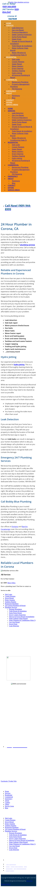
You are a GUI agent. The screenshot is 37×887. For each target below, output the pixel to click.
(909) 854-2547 (10, 10)
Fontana (15, 526)
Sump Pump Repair (15, 613)
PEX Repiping (17, 89)
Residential (8, 795)
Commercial (9, 797)
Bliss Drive (30, 881)
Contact (10, 100)
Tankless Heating (10, 602)
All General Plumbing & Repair (20, 76)
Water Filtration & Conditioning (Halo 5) (18, 53)
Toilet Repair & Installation (18, 611)
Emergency (11, 91)
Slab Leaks (8, 594)
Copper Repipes (10, 596)
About (9, 93)
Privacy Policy (5, 884)
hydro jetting (19, 364)
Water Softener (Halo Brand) (19, 49)
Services (9, 25)
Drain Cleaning (10, 600)
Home (8, 23)
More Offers (11, 583)
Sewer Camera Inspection (17, 615)
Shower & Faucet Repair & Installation (21, 42)
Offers (9, 102)
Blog (13, 98)
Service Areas (12, 105)
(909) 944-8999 (9, 6)
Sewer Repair (9, 598)
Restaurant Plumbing (11, 604)
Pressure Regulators (15, 609)
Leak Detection (14, 626)
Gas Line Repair (14, 622)
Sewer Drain (13, 624)
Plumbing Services (11, 607)
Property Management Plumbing (19, 85)
